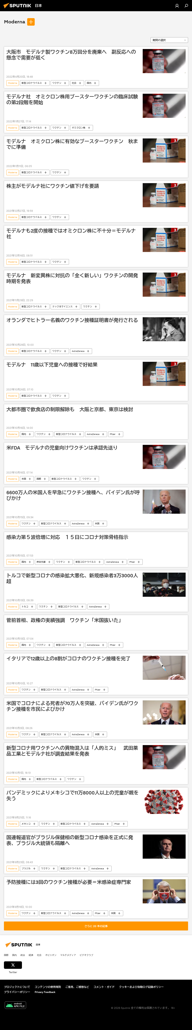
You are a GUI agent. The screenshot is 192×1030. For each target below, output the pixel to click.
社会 (74, 83)
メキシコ (26, 823)
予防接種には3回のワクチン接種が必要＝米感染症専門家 (68, 882)
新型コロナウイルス (32, 83)
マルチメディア (68, 955)
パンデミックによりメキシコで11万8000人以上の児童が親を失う (72, 796)
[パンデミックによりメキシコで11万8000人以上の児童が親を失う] (164, 802)
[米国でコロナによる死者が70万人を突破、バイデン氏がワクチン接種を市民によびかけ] (164, 712)
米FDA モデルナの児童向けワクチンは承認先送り (62, 448)
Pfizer (113, 434)
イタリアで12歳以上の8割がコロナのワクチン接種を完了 (68, 659)
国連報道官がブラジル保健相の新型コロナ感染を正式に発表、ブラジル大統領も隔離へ (69, 840)
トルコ (25, 606)
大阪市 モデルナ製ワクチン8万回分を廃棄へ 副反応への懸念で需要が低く (71, 55)
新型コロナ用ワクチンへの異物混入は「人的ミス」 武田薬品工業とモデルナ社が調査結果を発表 (72, 751)
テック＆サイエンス (62, 306)
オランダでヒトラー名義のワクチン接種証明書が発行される (72, 320)
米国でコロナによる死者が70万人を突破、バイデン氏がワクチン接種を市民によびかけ (72, 706)
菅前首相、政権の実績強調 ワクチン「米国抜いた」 (64, 620)
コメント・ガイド (104, 987)
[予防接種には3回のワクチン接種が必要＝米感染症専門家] (164, 891)
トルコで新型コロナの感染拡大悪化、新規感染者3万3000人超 (72, 578)
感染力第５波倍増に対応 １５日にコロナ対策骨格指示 (67, 537)
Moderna (14, 22)
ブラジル (26, 868)
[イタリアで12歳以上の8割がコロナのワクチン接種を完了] (164, 668)
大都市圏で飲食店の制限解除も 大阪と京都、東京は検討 (69, 409)
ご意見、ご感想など (77, 987)
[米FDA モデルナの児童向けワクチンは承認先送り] (164, 457)
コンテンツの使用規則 (48, 987)
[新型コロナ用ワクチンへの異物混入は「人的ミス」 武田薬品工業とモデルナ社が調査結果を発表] (164, 757)
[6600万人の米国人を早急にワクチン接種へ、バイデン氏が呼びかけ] (164, 502)
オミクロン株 (78, 127)
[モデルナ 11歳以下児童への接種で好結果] (164, 374)
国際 (39, 478)
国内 (89, 83)
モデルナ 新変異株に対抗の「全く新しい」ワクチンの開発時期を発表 (72, 278)
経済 (31, 955)
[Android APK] (15, 1005)
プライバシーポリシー (17, 992)
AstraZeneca (78, 351)
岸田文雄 (41, 561)
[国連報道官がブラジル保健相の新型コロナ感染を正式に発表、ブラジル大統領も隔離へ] (164, 847)
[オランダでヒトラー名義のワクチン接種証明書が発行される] (164, 329)
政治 (22, 955)
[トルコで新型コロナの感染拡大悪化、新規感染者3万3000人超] (164, 585)
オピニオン (50, 955)
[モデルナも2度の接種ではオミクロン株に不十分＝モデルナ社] (164, 240)
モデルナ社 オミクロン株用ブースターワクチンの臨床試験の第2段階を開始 (72, 100)
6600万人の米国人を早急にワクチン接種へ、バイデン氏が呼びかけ (73, 495)
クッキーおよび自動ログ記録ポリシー (141, 987)
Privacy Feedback (45, 992)
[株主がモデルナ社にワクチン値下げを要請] (164, 195)
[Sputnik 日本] (18, 8)
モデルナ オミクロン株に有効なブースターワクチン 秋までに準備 (72, 144)
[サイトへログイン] (177, 5)
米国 (24, 478)
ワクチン (56, 83)
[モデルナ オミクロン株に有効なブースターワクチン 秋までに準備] (164, 150)
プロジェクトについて (17, 987)
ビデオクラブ (86, 955)
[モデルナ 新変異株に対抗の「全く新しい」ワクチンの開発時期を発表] (164, 285)
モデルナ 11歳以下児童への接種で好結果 (52, 365)
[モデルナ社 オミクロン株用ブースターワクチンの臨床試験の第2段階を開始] (164, 106)
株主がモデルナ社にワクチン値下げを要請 (52, 186)
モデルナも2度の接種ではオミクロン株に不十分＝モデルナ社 (71, 234)
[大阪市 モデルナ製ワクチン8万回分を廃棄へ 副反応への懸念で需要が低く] (164, 61)
